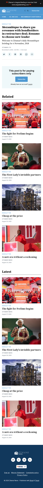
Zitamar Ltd (6, 47)
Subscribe (35, 10)
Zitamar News (7, 136)
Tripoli (37, 480)
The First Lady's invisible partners (21, 174)
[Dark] (25, 11)
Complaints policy (32, 472)
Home (4, 17)
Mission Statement (17, 472)
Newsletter (6, 24)
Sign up (7, 472)
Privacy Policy (22, 475)
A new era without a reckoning (19, 257)
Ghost (31, 480)
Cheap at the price (12, 215)
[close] (40, 3)
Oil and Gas (13, 17)
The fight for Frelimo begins (17, 133)
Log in (30, 84)
